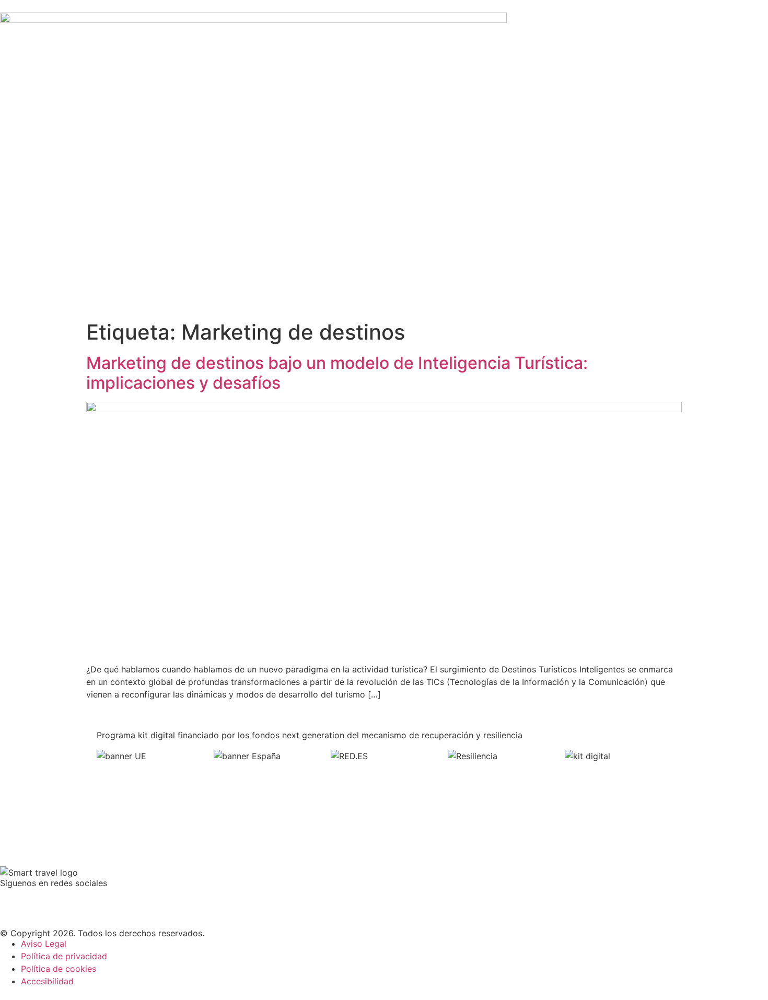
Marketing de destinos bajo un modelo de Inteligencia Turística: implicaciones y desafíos (337, 373)
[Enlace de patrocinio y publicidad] (253, 20)
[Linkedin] (70, 900)
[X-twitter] (42, 900)
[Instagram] (99, 900)
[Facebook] (13, 900)
